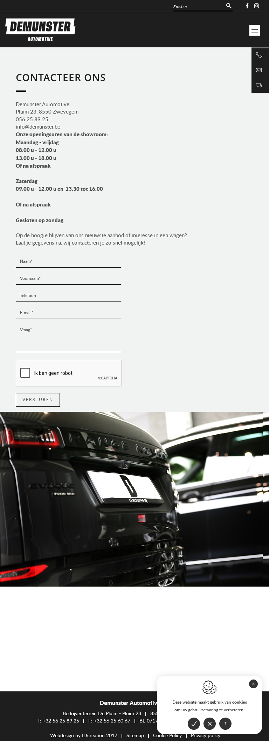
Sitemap (135, 735)
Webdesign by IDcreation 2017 (83, 735)
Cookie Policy (167, 735)
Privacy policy (205, 735)
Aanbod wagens (259, 40)
